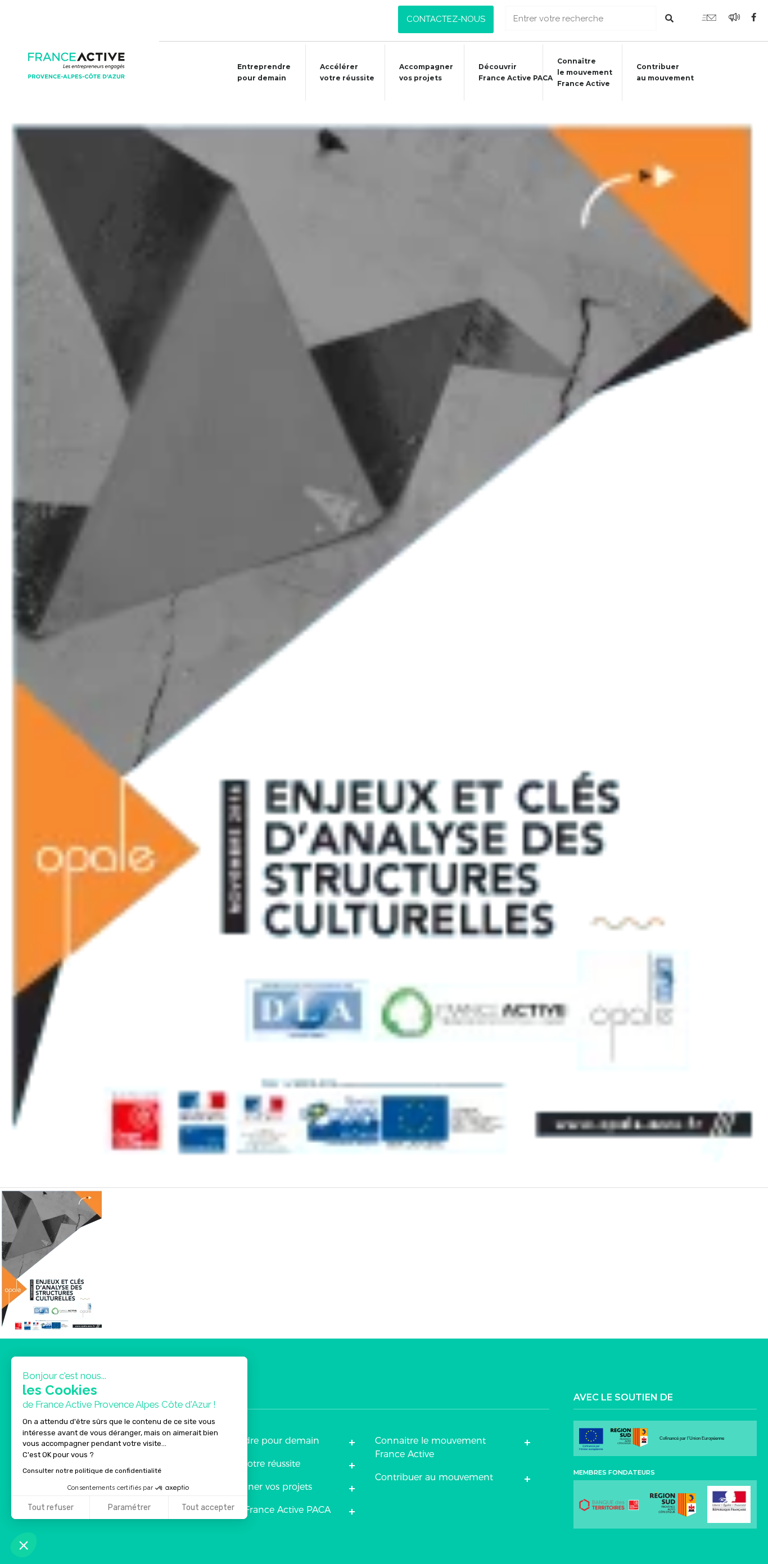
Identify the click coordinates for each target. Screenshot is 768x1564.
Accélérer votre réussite (347, 72)
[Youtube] (709, 16)
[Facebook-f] (754, 16)
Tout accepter (208, 1507)
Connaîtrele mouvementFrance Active (584, 72)
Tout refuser (51, 1507)
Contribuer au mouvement (665, 72)
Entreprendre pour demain (264, 72)
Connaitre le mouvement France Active (430, 1447)
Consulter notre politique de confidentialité (91, 1471)
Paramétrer (129, 1507)
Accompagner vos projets (426, 72)
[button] (446, 19)
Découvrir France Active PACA (515, 72)
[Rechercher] (669, 18)
